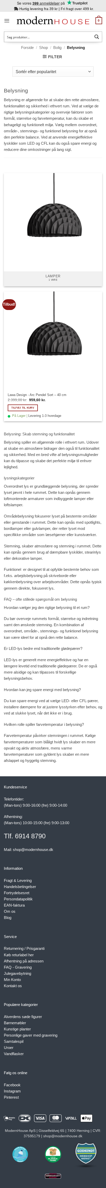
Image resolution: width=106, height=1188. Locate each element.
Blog (7, 917)
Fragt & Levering (18, 880)
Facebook (12, 1085)
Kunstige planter (17, 1029)
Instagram (12, 1091)
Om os (9, 911)
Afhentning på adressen (23, 961)
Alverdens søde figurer (23, 1016)
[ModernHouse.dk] (53, 21)
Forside (27, 47)
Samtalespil (13, 1041)
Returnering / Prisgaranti (24, 948)
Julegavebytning (17, 973)
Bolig (57, 47)
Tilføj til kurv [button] (22, 407)
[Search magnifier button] (97, 37)
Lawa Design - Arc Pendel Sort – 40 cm (37, 395)
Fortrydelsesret (16, 893)
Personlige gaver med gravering (30, 1035)
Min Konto (12, 979)
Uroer (8, 1047)
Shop (43, 47)
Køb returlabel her (19, 955)
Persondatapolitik (18, 899)
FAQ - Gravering (18, 967)
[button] (7, 21)
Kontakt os (13, 986)
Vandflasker (14, 1054)
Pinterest (11, 1097)
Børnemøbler (15, 1023)
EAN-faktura (14, 905)
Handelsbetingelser (20, 886)
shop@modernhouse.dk (33, 849)
